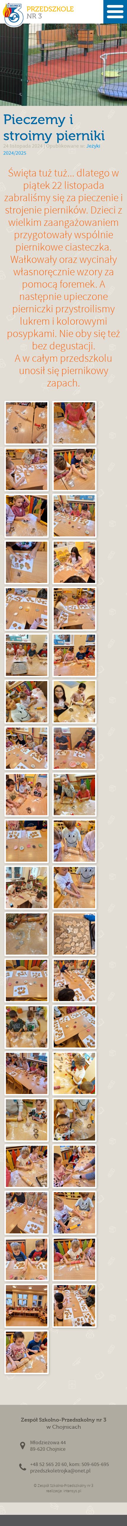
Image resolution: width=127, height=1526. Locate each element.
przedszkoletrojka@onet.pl (60, 1470)
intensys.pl (72, 1490)
